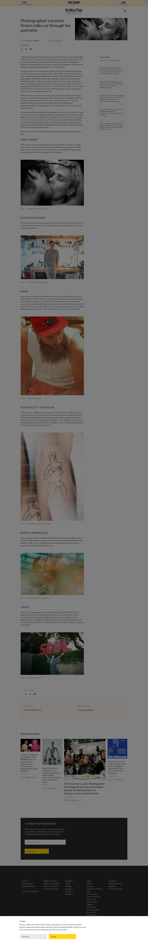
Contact (90, 886)
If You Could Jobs (116, 889)
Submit (89, 884)
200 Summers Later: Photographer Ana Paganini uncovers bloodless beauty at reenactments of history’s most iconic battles (112, 98)
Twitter (68, 891)
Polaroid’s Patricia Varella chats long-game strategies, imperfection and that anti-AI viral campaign (112, 112)
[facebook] (21, 49)
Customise (25, 936)
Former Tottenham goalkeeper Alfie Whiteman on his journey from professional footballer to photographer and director (111, 70)
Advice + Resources (51, 886)
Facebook (69, 889)
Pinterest (68, 894)
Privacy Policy (92, 894)
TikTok (67, 884)
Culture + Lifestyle (50, 889)
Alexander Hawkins (32, 40)
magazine (65, 65)
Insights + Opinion (50, 881)
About (89, 881)
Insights (90, 904)
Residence (113, 881)
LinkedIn (68, 886)
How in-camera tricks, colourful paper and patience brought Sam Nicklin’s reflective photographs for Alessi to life (111, 126)
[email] (31, 49)
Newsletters (92, 907)
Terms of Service (93, 897)
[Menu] (125, 11)
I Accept (54, 936)
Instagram (69, 881)
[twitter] (26, 49)
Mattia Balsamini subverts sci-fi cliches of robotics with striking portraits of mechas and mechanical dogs (111, 84)
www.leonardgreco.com (33, 710)
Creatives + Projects (51, 884)
